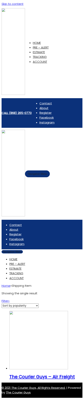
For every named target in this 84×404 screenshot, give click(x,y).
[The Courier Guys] (13, 94)
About (43, 108)
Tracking (40, 57)
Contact (45, 103)
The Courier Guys (18, 392)
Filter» (6, 301)
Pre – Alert (41, 47)
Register (45, 113)
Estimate (39, 52)
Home (37, 43)
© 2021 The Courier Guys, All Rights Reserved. (33, 388)
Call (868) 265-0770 (17, 113)
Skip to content (12, 4)
